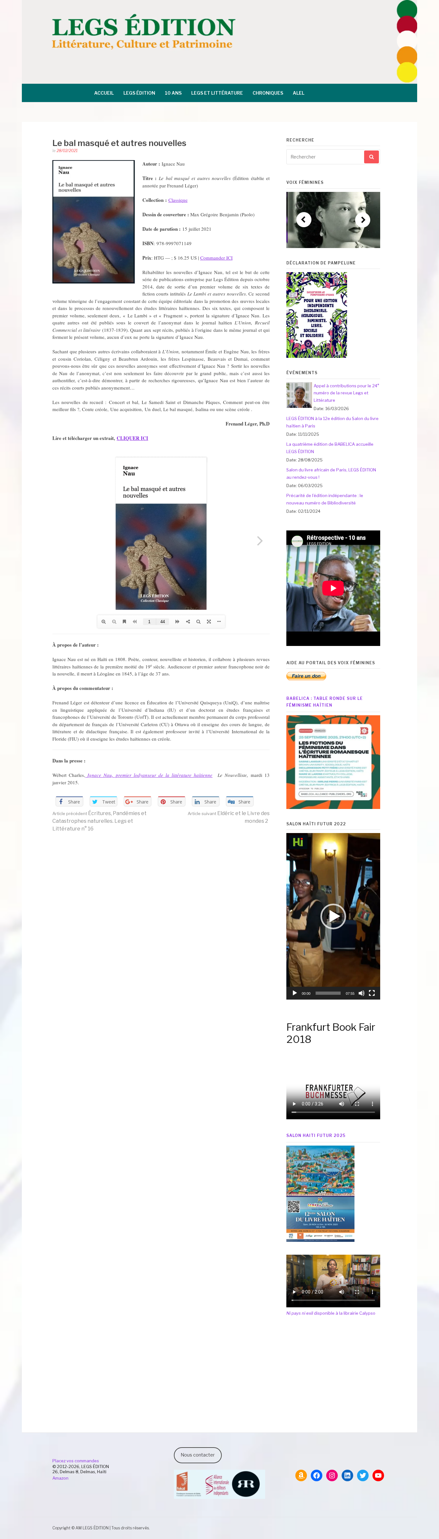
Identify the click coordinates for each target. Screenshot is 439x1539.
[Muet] (361, 993)
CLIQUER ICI (132, 438)
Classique (178, 200)
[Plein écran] (372, 993)
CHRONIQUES (268, 93)
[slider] (328, 993)
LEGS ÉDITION (139, 93)
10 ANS (173, 93)
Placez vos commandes (75, 1460)
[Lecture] (294, 993)
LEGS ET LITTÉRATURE (217, 93)
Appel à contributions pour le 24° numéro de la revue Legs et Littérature (346, 393)
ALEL (298, 93)
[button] (333, 916)
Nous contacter (198, 1455)
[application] (333, 916)
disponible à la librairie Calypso (330, 1313)
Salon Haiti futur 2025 (315, 1135)
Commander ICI (216, 257)
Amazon (60, 1478)
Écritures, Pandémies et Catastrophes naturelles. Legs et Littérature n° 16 (99, 821)
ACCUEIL (104, 93)
